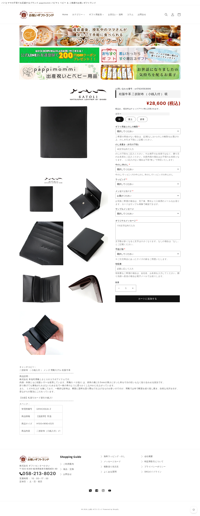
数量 (117, 282)
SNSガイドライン (153, 471)
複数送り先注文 (111, 466)
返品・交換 (68, 469)
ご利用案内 (68, 464)
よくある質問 (110, 471)
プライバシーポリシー (155, 466)
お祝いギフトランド (95, 509)
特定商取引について (154, 461)
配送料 (126, 109)
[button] (166, 14)
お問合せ (67, 474)
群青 (142, 119)
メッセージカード (112, 461)
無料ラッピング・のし (114, 456)
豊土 (130, 119)
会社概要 (148, 456)
